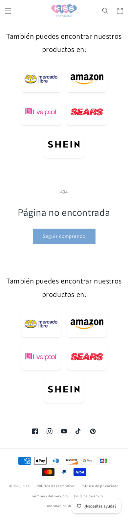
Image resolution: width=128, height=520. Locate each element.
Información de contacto (67, 506)
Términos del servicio (49, 496)
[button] (8, 11)
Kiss (27, 486)
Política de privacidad (99, 486)
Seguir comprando (64, 236)
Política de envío (88, 496)
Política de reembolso (56, 486)
